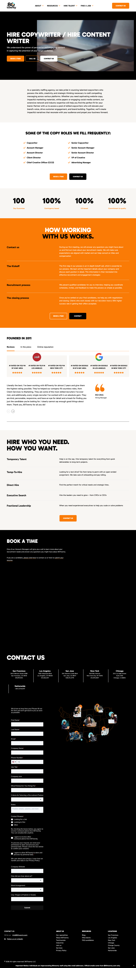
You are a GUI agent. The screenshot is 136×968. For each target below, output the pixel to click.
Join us (58, 945)
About (38, 6)
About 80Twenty (62, 938)
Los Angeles (112, 938)
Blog (83, 935)
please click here (30, 558)
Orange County (114, 945)
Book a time (15, 59)
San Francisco (113, 935)
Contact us (121, 6)
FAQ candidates (88, 940)
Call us (32, 59)
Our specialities (62, 935)
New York (111, 940)
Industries (60, 943)
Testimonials (61, 940)
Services (59, 948)
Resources (52, 6)
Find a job (86, 6)
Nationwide (112, 950)
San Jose (111, 948)
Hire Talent (69, 6)
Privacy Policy (61, 950)
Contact (77, 316)
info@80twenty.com (19, 935)
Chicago (111, 943)
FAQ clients (86, 938)
